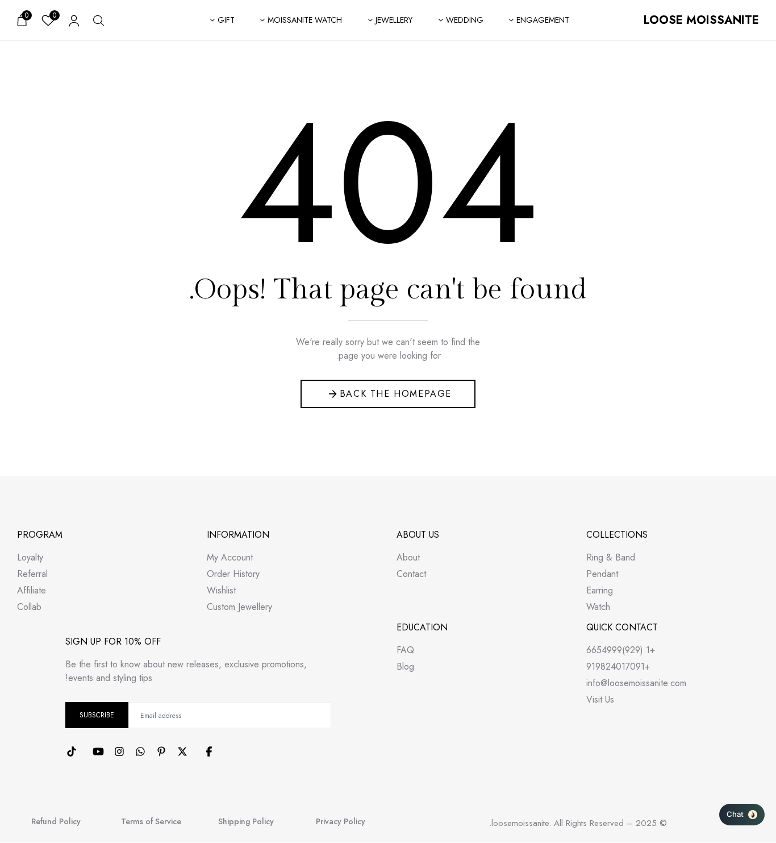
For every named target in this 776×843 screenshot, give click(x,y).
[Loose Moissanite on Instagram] (119, 751)
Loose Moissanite (701, 20)
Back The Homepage (396, 393)
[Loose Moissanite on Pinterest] (161, 751)
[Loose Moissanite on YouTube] (98, 751)
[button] (742, 815)
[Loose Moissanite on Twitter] (182, 751)
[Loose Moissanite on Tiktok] (71, 751)
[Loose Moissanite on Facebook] (209, 751)
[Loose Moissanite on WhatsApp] (140, 751)
